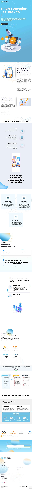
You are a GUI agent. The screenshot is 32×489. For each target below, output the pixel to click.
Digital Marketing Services (5, 467)
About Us (18, 470)
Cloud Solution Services (20, 467)
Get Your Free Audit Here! (13, 24)
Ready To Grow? (5, 24)
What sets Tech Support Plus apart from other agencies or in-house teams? (17, 263)
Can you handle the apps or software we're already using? (17, 257)
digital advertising (22, 90)
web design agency (26, 207)
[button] (0, 411)
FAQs (2, 472)
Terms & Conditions (25, 486)
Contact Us (3, 474)
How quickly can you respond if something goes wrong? (17, 265)
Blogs (2, 470)
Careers (18, 472)
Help (20, 486)
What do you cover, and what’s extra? (13, 260)
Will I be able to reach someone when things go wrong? (16, 251)
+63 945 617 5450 (4, 478)
